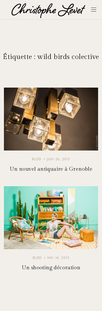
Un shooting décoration (51, 268)
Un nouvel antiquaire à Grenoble (51, 169)
